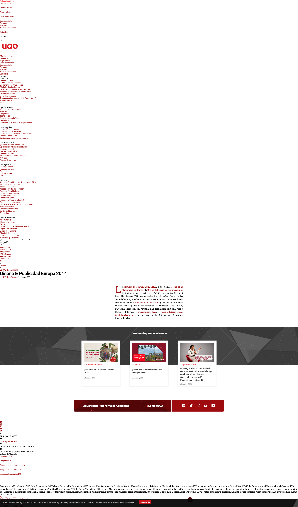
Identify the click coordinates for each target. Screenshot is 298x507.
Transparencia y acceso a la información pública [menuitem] (20, 98)
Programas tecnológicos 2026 (12, 465)
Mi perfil (3, 36)
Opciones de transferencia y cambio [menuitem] (14, 138)
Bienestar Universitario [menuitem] (8, 218)
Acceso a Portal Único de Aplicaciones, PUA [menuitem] (18, 182)
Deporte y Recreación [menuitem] (8, 229)
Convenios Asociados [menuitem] (9, 209)
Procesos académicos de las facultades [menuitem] (16, 204)
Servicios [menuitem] (3, 171)
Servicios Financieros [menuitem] (8, 187)
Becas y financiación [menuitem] (8, 136)
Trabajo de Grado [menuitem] (7, 100)
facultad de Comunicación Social (140, 286)
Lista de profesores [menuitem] (8, 96)
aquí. (134, 503)
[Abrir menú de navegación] (4, 52)
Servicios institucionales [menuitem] (10, 184)
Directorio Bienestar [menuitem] (8, 233)
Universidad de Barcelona (146, 302)
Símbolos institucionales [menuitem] (10, 87)
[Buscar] (1, 41)
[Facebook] (1, 422)
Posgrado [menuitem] (4, 25)
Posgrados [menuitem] (4, 114)
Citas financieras (7, 16)
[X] (1, 424)
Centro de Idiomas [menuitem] (7, 211)
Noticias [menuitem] (3, 158)
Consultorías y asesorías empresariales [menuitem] (16, 122)
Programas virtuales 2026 (10, 469)
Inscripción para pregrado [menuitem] (10, 129)
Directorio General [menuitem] (7, 94)
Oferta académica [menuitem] (7, 107)
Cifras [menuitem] (2, 176)
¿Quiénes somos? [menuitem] (7, 169)
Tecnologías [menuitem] (5, 116)
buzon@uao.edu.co (8, 441)
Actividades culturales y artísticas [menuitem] (13, 156)
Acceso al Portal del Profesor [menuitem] (12, 189)
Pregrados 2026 (6, 456)
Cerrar (31, 240)
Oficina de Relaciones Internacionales (164, 289)
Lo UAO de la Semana (9, 270)
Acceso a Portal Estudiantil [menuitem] (11, 191)
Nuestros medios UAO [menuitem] (9, 151)
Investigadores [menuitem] (6, 173)
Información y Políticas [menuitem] (9, 235)
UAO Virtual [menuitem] (4, 120)
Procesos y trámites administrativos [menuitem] (14, 200)
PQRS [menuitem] (2, 103)
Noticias (3, 265)
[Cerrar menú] (0, 54)
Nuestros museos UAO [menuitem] (9, 153)
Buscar (24, 240)
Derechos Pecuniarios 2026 (11, 474)
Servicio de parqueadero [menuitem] (10, 202)
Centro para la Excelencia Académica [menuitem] (15, 226)
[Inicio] (1, 261)
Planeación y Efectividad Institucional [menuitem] (15, 91)
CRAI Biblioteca (6, 3)
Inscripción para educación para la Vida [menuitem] (16, 133)
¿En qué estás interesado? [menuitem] (10, 109)
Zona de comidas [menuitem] (7, 206)
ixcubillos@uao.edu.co (125, 315)
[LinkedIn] (1, 431)
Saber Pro (4, 32)
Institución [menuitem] (4, 78)
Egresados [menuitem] (4, 213)
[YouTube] (1, 429)
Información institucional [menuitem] (10, 83)
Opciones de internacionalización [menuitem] (13, 147)
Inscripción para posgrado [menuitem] (10, 131)
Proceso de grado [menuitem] (7, 198)
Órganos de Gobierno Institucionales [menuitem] (15, 89)
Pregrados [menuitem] (4, 111)
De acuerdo (145, 502)
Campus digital (6, 21)
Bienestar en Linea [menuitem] (7, 222)
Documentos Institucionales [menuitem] (11, 85)
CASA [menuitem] (2, 224)
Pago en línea (5, 12)
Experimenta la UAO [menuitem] (7, 142)
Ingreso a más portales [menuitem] (9, 193)
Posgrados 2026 (7, 461)
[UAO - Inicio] (10, 49)
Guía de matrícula (7, 8)
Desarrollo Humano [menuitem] (8, 231)
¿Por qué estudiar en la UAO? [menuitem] (12, 145)
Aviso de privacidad (8, 497)
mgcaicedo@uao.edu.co (171, 311)
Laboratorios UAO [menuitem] (7, 149)
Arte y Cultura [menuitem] (5, 220)
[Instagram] (1, 427)
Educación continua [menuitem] (8, 28)
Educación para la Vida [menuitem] (9, 118)
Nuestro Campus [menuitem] (7, 80)
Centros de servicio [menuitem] (7, 195)
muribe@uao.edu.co (147, 311)
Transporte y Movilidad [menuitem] (9, 237)
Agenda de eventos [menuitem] (8, 160)
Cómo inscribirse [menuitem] (6, 127)
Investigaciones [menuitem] (6, 165)
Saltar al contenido (7, 1)
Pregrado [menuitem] (3, 23)
